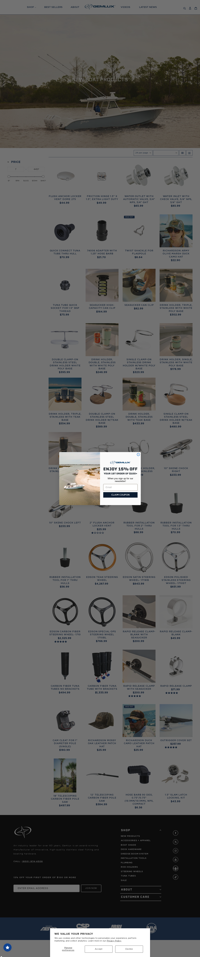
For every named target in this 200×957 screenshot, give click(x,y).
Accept (98, 949)
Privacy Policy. (114, 941)
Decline (129, 949)
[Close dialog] (138, 454)
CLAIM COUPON (120, 495)
